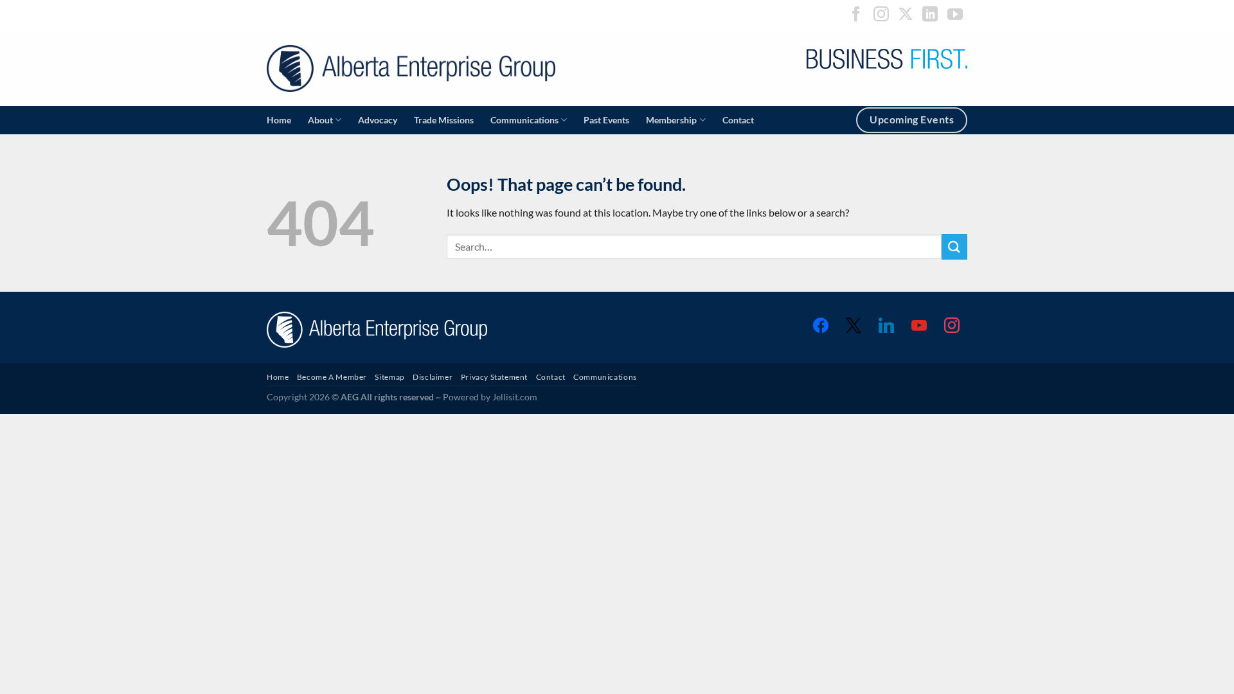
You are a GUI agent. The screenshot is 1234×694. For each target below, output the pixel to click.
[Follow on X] (905, 15)
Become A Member (332, 377)
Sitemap (389, 377)
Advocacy (377, 119)
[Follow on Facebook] (856, 15)
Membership (671, 119)
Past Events (606, 119)
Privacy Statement (494, 377)
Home (279, 119)
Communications (524, 119)
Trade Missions (444, 119)
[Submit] (954, 246)
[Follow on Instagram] (881, 15)
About (320, 119)
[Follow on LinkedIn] (930, 15)
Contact (738, 119)
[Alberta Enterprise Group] (411, 68)
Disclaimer (432, 377)
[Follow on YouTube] (955, 15)
